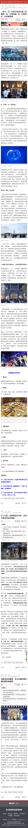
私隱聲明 (10, 815)
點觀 (23, 1)
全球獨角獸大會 (10, 1)
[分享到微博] (26, 661)
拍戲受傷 (21, 792)
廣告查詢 (10, 813)
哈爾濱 (18, 498)
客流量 (22, 498)
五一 (6, 498)
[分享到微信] (26, 657)
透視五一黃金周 (4, 19)
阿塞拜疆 (15, 792)
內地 (10, 498)
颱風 (14, 662)
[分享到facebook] (26, 655)
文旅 (14, 498)
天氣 (6, 662)
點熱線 (4, 813)
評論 (21, 1)
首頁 (4, 1)
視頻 (18, 1)
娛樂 (2, 684)
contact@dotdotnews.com (21, 819)
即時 (16, 1)
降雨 (17, 662)
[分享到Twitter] (26, 659)
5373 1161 (9, 819)
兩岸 (2, 521)
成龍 (6, 792)
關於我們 (16, 813)
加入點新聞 (22, 813)
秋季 (21, 662)
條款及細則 (17, 815)
